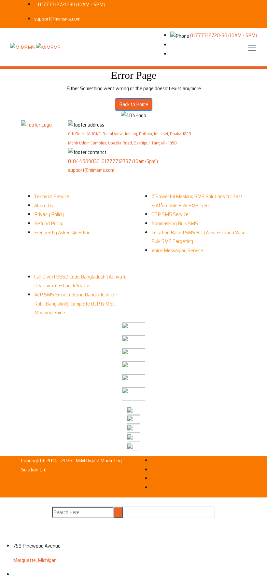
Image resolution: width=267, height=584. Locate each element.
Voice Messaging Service (177, 250)
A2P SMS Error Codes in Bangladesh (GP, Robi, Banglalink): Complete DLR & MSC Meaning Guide (76, 304)
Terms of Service (51, 196)
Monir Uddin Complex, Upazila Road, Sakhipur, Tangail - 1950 (122, 143)
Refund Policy (48, 223)
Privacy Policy (49, 214)
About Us (43, 205)
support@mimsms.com (57, 19)
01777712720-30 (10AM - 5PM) (71, 4)
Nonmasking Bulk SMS (174, 223)
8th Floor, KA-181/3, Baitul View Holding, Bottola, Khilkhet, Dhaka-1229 (129, 133)
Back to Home (133, 104)
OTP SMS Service (170, 214)
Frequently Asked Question (62, 232)
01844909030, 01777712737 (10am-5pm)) (113, 161)
